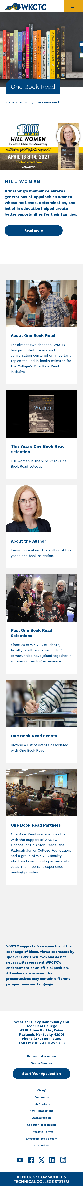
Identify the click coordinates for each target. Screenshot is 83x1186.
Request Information (41, 1056)
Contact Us (41, 1145)
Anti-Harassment (41, 1110)
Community (26, 102)
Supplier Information (41, 1124)
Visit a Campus (41, 1062)
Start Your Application (41, 1073)
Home (10, 102)
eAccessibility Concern (41, 1138)
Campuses (41, 1097)
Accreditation (41, 1117)
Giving (41, 1090)
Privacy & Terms (41, 1131)
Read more (33, 230)
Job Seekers (41, 1104)
